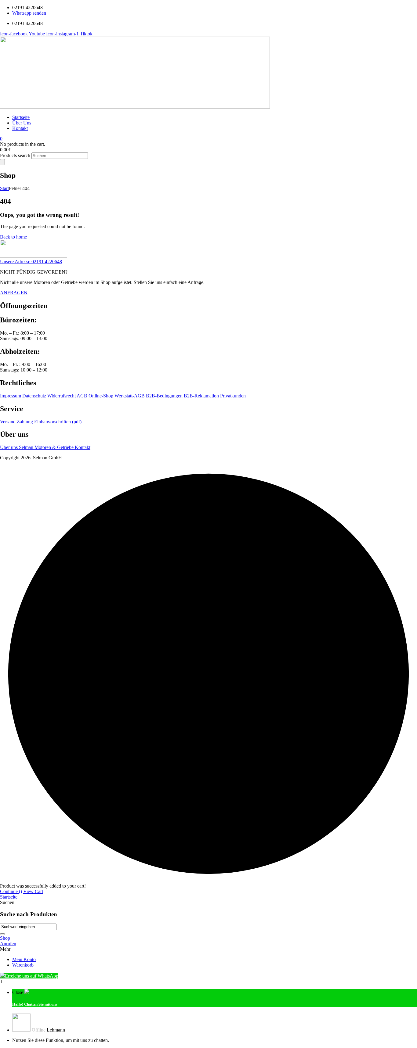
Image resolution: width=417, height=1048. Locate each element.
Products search (15, 155)
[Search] (2, 162)
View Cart (33, 891)
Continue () (11, 891)
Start (4, 188)
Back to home (13, 236)
